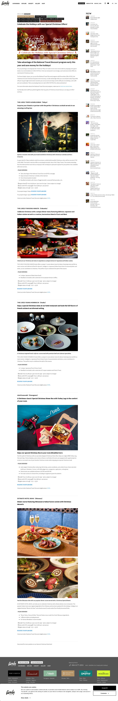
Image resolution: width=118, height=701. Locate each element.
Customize (104, 693)
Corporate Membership (36, 662)
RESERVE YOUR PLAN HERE (38, 191)
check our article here (66, 86)
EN (116, 3)
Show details (24, 698)
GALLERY (37, 3)
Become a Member (24, 662)
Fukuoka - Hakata (12, 680)
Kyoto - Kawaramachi (102, 680)
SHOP (43, 3)
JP (112, 3)
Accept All (104, 688)
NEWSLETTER (89, 3)
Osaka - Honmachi (12, 682)
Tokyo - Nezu (82, 678)
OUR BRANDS (16, 3)
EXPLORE (24, 3)
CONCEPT (30, 3)
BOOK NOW (81, 3)
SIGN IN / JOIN (97, 3)
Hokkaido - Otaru (30, 678)
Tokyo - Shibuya (83, 680)
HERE (48, 198)
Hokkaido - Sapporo (31, 680)
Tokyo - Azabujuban (13, 678)
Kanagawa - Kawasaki (49, 678)
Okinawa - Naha (65, 678)
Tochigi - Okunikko (30, 682)
